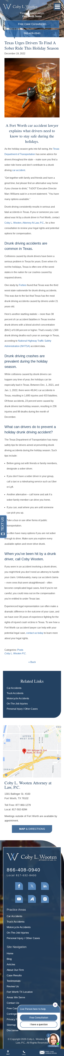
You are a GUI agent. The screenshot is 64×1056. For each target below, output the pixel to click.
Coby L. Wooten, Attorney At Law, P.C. (24, 223)
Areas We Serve (16, 997)
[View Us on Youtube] (19, 899)
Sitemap (11, 1024)
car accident (18, 170)
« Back (32, 662)
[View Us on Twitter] (32, 886)
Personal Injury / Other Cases (22, 709)
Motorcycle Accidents (18, 698)
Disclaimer (13, 1030)
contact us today (34, 633)
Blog (9, 959)
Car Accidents (14, 688)
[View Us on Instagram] (45, 899)
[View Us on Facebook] (19, 886)
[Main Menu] (57, 6)
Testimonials (14, 981)
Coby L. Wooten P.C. (15, 653)
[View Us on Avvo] (32, 899)
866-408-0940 (32, 33)
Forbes (22, 285)
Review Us (13, 986)
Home (10, 953)
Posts (20, 650)
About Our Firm (15, 970)
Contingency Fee (16, 1014)
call (24, 1054)
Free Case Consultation (32, 24)
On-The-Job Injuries (17, 703)
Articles (11, 964)
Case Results (14, 975)
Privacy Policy (15, 1019)
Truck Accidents (15, 693)
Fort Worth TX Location (20, 992)
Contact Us (13, 1003)
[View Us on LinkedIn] (45, 886)
